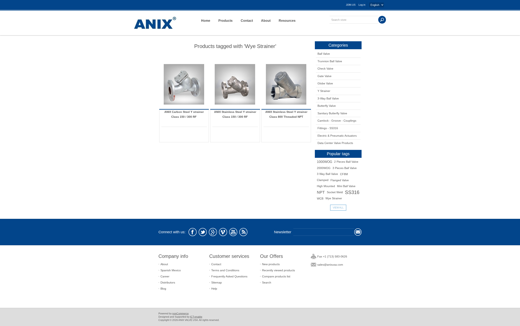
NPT (321, 192)
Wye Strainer (333, 198)
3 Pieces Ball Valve (345, 168)
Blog (163, 288)
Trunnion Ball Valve (329, 61)
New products (271, 264)
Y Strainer (323, 91)
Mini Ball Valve (346, 186)
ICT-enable (196, 316)
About (266, 20)
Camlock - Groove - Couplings (336, 120)
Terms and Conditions (225, 270)
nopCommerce (180, 313)
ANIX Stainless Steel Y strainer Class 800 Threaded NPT (286, 114)
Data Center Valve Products (335, 143)
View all (338, 207)
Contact (247, 20)
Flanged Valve (339, 180)
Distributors (167, 282)
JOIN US (350, 4)
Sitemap (216, 282)
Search (266, 282)
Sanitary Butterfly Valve (332, 113)
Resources (287, 20)
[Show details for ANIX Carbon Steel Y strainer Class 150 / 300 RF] (184, 84)
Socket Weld (335, 192)
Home (205, 20)
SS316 (352, 192)
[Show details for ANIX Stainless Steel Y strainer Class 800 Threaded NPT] (286, 84)
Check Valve (325, 68)
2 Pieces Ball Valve (346, 161)
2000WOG (323, 168)
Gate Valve (324, 76)
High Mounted (326, 186)
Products (225, 20)
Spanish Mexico (170, 270)
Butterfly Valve (326, 105)
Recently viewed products (278, 270)
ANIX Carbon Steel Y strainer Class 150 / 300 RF (184, 114)
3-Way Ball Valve (328, 98)
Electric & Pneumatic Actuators (337, 135)
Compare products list (276, 276)
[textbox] (353, 20)
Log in (362, 4)
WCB (320, 198)
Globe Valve (325, 83)
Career (164, 276)
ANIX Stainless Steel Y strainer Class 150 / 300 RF (235, 114)
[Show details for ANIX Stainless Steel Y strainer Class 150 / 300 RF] (235, 84)
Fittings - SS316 (327, 128)
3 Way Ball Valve (327, 174)
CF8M (344, 174)
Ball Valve (323, 53)
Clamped (322, 180)
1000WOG (324, 162)
